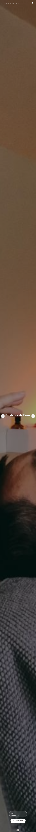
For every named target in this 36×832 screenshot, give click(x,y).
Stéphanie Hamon (10, 3)
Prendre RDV (18, 821)
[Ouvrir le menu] (32, 3)
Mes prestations (16, 814)
